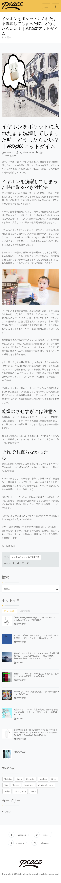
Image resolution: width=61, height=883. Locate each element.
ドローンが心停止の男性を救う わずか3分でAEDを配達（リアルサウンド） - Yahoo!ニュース (36, 636)
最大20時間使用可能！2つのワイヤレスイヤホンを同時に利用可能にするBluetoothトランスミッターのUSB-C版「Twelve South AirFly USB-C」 (36, 732)
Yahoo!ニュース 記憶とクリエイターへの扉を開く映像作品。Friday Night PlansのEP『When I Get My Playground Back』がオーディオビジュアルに (36, 656)
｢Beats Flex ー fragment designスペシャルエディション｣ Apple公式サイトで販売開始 (35, 618)
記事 (9, 37)
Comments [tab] (25, 611)
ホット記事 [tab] (9, 611)
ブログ (7, 811)
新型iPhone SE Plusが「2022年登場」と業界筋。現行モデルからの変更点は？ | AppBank (36, 675)
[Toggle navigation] (46, 6)
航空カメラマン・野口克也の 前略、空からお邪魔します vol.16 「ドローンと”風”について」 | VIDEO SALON (36, 712)
